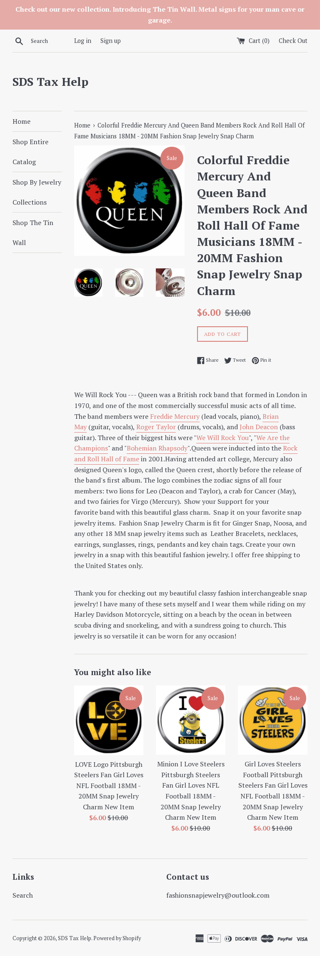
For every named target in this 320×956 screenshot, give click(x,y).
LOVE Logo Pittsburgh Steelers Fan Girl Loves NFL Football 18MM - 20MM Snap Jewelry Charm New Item (108, 785)
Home (21, 121)
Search (22, 895)
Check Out (293, 41)
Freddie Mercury (175, 416)
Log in (82, 41)
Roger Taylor (156, 426)
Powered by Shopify (117, 938)
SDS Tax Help (50, 81)
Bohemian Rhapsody (157, 448)
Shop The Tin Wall (32, 232)
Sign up (110, 41)
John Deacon (259, 426)
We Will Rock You (222, 437)
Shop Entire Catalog (30, 151)
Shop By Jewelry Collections (36, 192)
